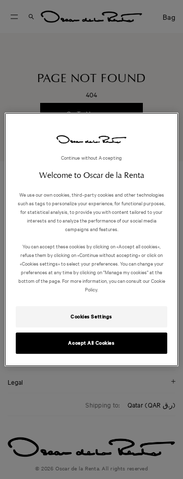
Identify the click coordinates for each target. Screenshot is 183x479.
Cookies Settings (91, 316)
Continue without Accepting (92, 157)
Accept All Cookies (91, 342)
